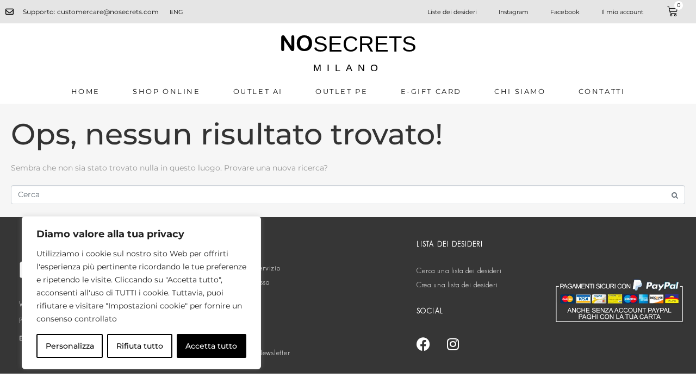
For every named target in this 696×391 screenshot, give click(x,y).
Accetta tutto (211, 346)
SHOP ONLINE (167, 91)
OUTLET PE (341, 91)
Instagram (514, 12)
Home (85, 91)
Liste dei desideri (452, 12)
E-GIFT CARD (431, 91)
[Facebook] (423, 343)
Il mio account (622, 12)
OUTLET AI (258, 91)
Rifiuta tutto (139, 346)
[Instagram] (453, 343)
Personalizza (70, 346)
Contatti (602, 91)
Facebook (565, 12)
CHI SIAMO (519, 91)
